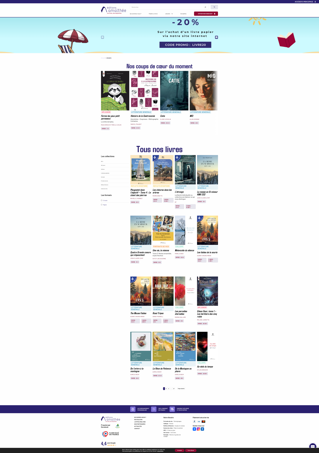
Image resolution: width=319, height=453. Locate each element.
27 (173, 388)
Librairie (167, 13)
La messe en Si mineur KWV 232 (207, 193)
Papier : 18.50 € (202, 323)
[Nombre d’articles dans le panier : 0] (214, 7)
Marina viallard (180, 317)
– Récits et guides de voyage (172, 435)
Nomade (103, 177)
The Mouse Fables (138, 313)
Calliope (103, 169)
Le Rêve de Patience (162, 368)
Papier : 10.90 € (202, 373)
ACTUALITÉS (138, 426)
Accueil (103, 58)
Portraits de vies (104, 180)
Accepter (179, 450)
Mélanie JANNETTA (203, 320)
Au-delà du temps (205, 366)
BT (175, 202)
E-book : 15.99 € (166, 321)
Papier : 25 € (155, 321)
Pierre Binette (157, 196)
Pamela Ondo (179, 253)
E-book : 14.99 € (166, 200)
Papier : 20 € (194, 123)
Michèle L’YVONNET (136, 198)
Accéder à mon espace (304, 2)
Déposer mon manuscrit (205, 13)
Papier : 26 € (135, 378)
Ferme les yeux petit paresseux (110, 117)
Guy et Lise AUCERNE (159, 258)
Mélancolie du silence (184, 250)
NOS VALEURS (138, 419)
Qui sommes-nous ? (135, 13)
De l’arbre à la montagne (136, 369)
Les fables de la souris (207, 252)
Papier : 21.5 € (157, 375)
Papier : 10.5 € (180, 257)
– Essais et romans (174, 426)
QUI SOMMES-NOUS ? (140, 417)
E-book (105, 200)
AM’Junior (106, 112)
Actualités (183, 13)
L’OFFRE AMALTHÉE (140, 422)
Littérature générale (141, 112)
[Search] (205, 7)
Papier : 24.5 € (165, 123)
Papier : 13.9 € (178, 206)
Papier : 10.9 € (200, 260)
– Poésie (168, 423)
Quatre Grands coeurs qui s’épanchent (140, 253)
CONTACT (137, 428)
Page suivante (181, 388)
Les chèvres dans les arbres (162, 191)
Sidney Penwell (158, 316)
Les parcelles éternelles (181, 312)
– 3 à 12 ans (169, 432)
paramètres (160, 451)
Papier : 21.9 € (135, 128)
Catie (162, 115)
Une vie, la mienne (161, 250)
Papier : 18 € (157, 262)
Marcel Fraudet (136, 124)
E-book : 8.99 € (211, 260)
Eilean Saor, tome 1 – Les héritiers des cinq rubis (207, 314)
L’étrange (179, 191)
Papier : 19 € (179, 321)
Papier (105, 205)
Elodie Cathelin (165, 119)
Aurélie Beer (134, 374)
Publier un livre (153, 13)
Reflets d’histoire (104, 184)
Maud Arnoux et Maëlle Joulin (111, 125)
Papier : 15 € (201, 201)
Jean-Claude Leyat (203, 198)
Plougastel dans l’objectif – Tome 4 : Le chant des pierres (140, 192)
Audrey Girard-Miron (204, 255)
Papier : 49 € (179, 378)
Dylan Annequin (202, 370)
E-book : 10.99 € (188, 206)
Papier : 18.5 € (155, 200)
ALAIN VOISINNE (194, 119)
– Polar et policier (173, 428)
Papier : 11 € (105, 128)
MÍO (191, 115)
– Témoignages (172, 421)
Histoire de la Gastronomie (143, 115)
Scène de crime (104, 188)
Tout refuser (191, 450)
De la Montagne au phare (183, 369)
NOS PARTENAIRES (139, 424)
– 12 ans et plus (169, 430)
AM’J (102, 161)
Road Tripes (158, 313)
